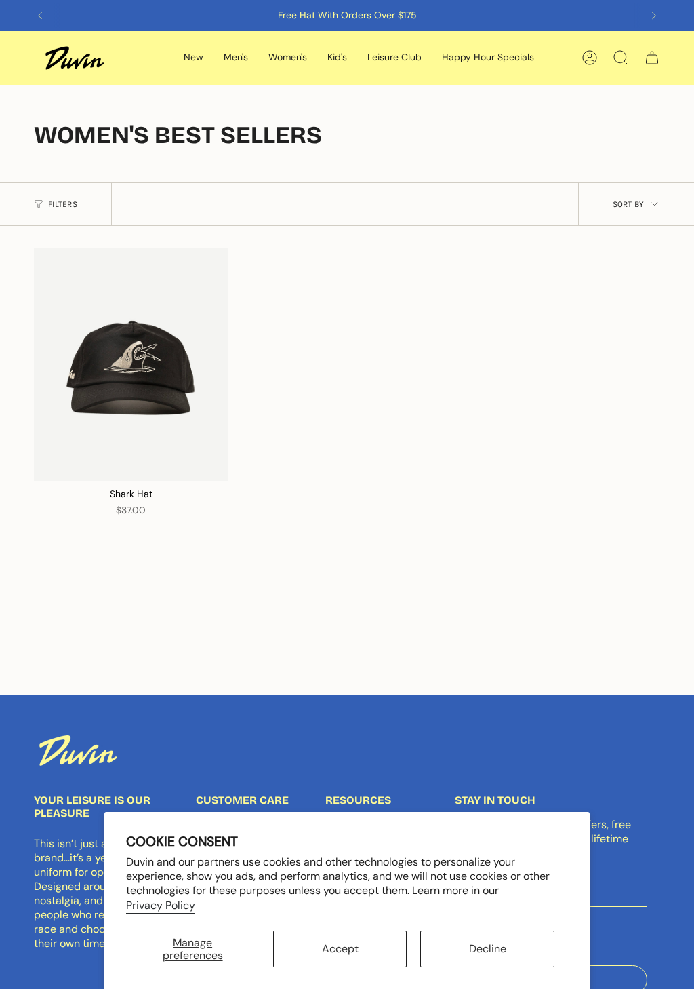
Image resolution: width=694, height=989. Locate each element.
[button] (193, 58)
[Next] (654, 15)
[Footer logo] (78, 750)
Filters (62, 204)
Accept (340, 949)
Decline (487, 949)
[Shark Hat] (131, 364)
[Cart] (652, 57)
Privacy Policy (160, 905)
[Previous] (40, 15)
